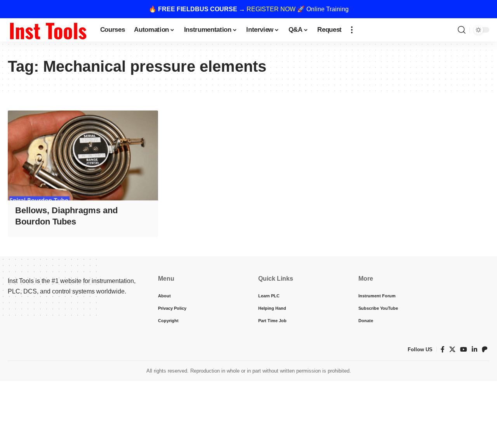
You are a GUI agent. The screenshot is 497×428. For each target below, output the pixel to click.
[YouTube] (463, 349)
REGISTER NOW (271, 9)
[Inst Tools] (48, 29)
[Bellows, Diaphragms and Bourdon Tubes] (83, 155)
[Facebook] (443, 349)
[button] (351, 29)
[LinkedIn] (474, 349)
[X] (452, 349)
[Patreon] (484, 349)
